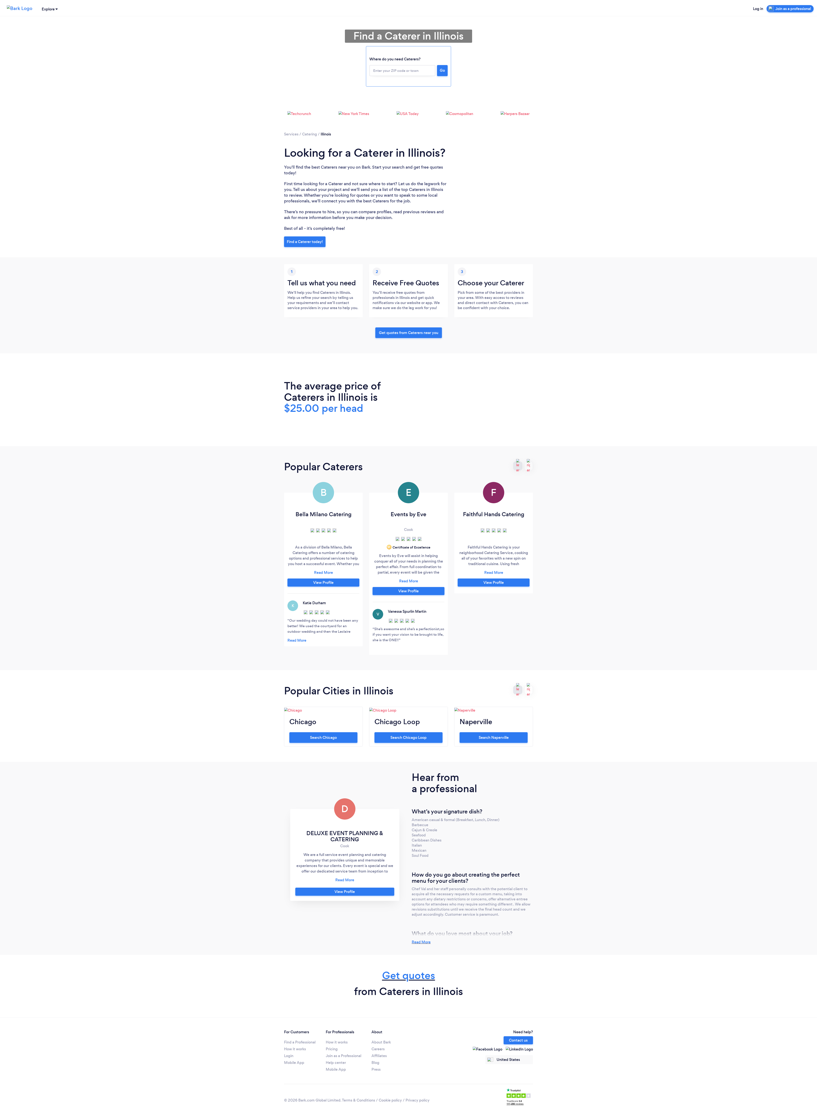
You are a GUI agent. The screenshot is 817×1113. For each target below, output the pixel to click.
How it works (295, 1049)
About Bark (381, 1042)
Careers (378, 1049)
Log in (758, 8)
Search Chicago (323, 737)
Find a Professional (300, 1042)
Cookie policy (390, 1100)
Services (291, 134)
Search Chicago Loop (408, 737)
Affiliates (379, 1055)
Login (288, 1055)
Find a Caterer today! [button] (305, 241)
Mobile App (294, 1062)
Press (376, 1069)
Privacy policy (418, 1100)
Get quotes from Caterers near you (408, 332)
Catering (309, 134)
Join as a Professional (343, 1055)
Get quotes (408, 975)
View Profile (323, 582)
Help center (336, 1062)
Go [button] (442, 70)
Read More (421, 942)
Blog (375, 1062)
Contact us (518, 1040)
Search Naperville (494, 737)
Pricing (332, 1049)
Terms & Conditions (358, 1100)
